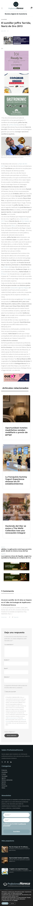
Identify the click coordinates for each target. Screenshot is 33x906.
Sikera (13, 226)
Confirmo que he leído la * (14, 824)
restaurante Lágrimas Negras (19, 288)
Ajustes (12, 903)
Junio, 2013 (3, 31)
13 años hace (4, 617)
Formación (4, 786)
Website (6, 677)
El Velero (6, 267)
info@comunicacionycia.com (12, 718)
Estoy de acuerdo (11, 691)
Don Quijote (25, 221)
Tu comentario (8, 644)
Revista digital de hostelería (16, 14)
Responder (16, 617)
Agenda (4, 778)
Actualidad (4, 19)
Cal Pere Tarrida (13, 125)
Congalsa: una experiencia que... (19, 869)
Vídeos (3, 788)
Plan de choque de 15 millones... (19, 847)
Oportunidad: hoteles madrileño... (19, 858)
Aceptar (5, 903)
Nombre (6, 660)
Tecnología (4, 776)
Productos (4, 770)
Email (6, 668)
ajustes (15, 900)
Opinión (4, 782)
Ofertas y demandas (7, 780)
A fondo (4, 774)
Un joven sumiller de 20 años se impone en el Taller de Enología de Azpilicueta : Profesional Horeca (16, 602)
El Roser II (4, 274)
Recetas (4, 784)
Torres (25, 299)
